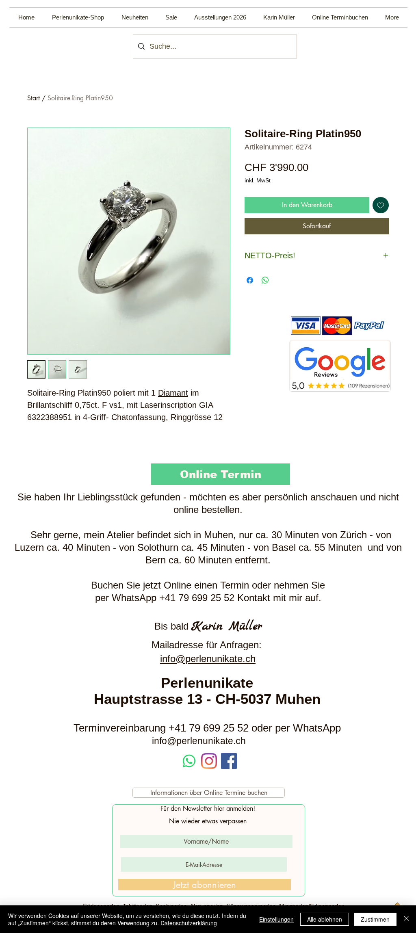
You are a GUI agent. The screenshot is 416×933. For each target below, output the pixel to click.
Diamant (173, 392)
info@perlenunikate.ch (208, 658)
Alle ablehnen (324, 919)
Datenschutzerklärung (188, 923)
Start (33, 98)
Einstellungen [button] (276, 919)
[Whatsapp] (189, 761)
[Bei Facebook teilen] (250, 280)
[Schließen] (406, 919)
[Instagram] (209, 761)
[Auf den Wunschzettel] (381, 205)
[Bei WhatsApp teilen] (265, 280)
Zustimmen (375, 919)
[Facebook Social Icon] (229, 761)
